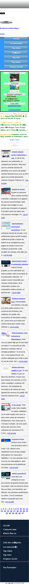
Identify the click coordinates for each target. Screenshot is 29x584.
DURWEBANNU (14, 106)
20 (24, 511)
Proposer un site (16, 66)
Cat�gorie (16, 52)
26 (19, 513)
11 (24, 509)
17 (14, 511)
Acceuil (6, 525)
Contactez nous (9, 529)
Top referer (16, 62)
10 (21, 509)
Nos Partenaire (9, 567)
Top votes (16, 57)
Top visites (16, 48)
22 (7, 513)
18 (18, 511)
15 (8, 511)
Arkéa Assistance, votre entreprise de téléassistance (19, 336)
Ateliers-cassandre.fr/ (19, 473)
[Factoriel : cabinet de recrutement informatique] (14, 92)
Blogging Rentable (6, 134)
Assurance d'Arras (18, 439)
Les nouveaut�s (10, 547)
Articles (2, 34)
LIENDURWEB (14, 110)
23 (10, 513)
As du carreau (16, 405)
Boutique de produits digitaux (9, 28)
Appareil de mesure (18, 189)
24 (13, 513)
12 (27, 509)
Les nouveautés (16, 43)
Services (18, 139)
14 (5, 511)
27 (23, 513)
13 (2, 511)
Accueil (16, 38)
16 (11, 511)
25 (16, 513)
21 (27, 511)
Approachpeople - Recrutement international (17, 227)
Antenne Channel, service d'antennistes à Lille (19, 155)
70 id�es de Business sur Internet (11, 122)
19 (21, 511)
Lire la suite (8, 255)
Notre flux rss (10, 533)
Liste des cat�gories (12, 542)
